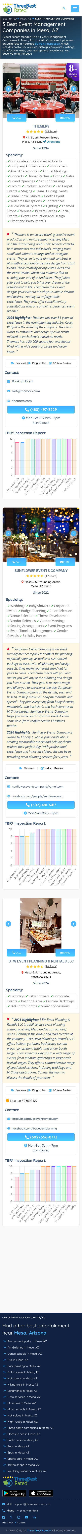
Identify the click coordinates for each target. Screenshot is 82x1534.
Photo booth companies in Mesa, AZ (30, 1428)
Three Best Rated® (39, 1530)
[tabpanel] (41, 90)
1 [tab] (34, 108)
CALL (18, 117)
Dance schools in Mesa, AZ (24, 1353)
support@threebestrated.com (32, 1504)
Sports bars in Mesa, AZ (22, 1458)
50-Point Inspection (47, 43)
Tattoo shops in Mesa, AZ (23, 1465)
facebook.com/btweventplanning (34, 1128)
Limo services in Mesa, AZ (24, 1397)
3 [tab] (40, 108)
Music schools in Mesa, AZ (24, 1409)
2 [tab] (37, 108)
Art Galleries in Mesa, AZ (23, 1347)
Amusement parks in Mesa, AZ (27, 1341)
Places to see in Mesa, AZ (23, 1434)
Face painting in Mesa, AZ (24, 1366)
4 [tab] (43, 108)
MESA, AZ (25, 18)
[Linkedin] (34, 1517)
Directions (53, 141)
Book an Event (22, 381)
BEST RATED (10, 18)
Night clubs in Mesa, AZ (22, 1421)
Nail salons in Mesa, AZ (22, 1415)
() (51, 131)
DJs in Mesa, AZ (17, 1360)
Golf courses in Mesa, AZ (23, 1372)
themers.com (22, 401)
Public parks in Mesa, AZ (22, 1440)
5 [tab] (47, 108)
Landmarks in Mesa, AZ (22, 1391)
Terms (21, 1523)
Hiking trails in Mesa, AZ (22, 1384)
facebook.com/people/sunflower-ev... (37, 796)
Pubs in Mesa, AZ (18, 1446)
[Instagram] (18, 1517)
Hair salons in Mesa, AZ (22, 1378)
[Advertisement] (41, 1272)
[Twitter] (11, 1517)
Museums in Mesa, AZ (21, 1403)
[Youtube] (26, 1517)
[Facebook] (3, 1517)
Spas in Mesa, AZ (18, 1452)
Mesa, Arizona (30, 1333)
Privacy (8, 1523)
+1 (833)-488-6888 (27, 1510)
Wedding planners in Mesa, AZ (27, 1471)
